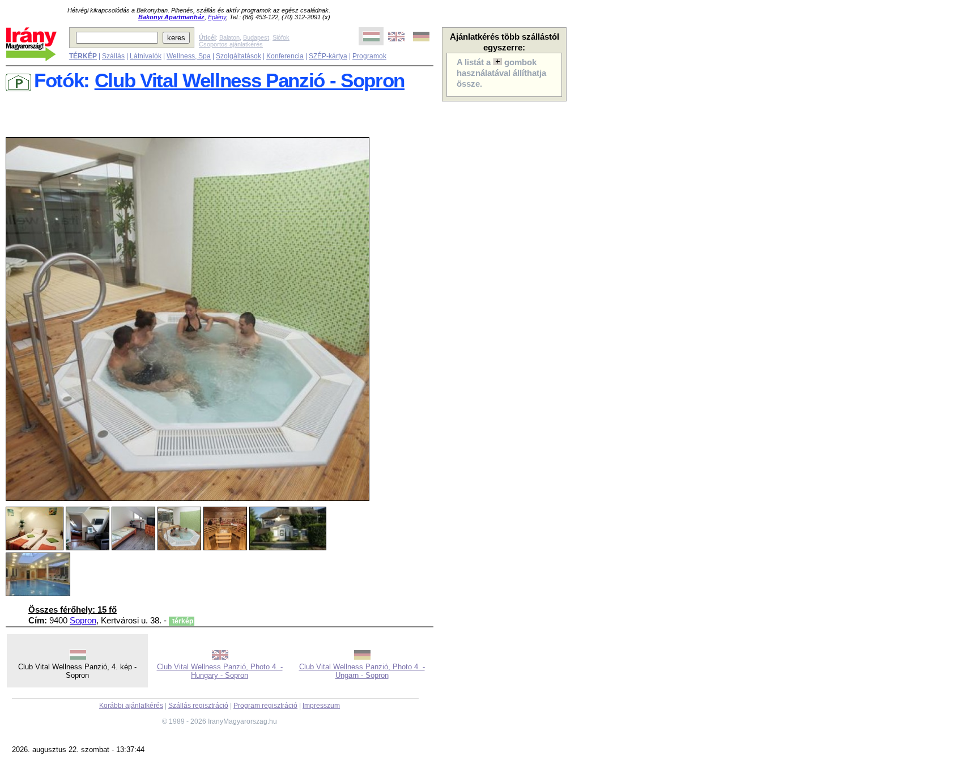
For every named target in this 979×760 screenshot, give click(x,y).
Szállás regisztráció (198, 706)
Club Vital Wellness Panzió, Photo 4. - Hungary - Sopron (220, 671)
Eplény (217, 17)
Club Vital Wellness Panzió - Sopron (250, 80)
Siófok (281, 37)
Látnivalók (145, 56)
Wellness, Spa (189, 56)
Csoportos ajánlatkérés (231, 44)
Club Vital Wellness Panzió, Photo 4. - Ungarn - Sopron (362, 671)
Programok (369, 56)
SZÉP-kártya (328, 56)
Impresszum (321, 706)
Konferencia (285, 56)
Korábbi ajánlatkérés (131, 706)
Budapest (256, 37)
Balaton (229, 37)
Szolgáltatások (238, 56)
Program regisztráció (265, 706)
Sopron (83, 620)
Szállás (113, 56)
